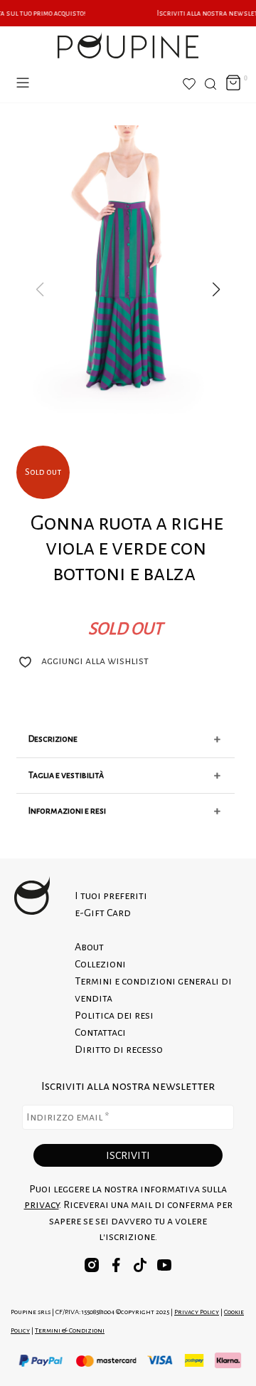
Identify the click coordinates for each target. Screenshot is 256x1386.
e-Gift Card (103, 912)
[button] (216, 289)
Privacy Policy (196, 1312)
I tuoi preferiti (111, 895)
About (89, 946)
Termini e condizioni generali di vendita (153, 989)
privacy (41, 1204)
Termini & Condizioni (70, 1330)
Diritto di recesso (119, 1049)
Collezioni (100, 964)
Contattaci (100, 1032)
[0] (233, 83)
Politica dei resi (114, 1015)
